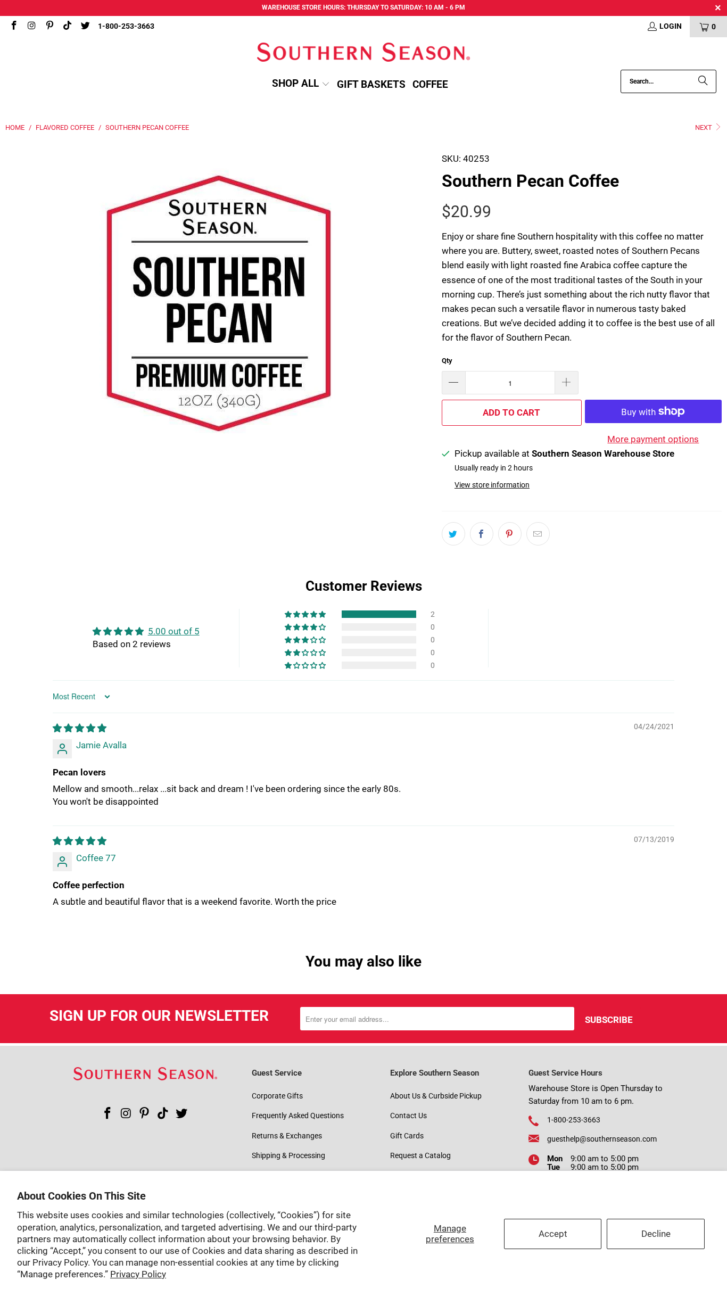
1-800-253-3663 (126, 26)
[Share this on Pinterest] (510, 534)
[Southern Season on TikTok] (67, 26)
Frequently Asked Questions (298, 1115)
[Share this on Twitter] (453, 534)
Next (704, 127)
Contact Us (408, 1115)
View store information (492, 485)
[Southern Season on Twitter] (84, 26)
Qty (447, 361)
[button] (301, 84)
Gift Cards (407, 1135)
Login (670, 26)
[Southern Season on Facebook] (13, 26)
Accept (553, 1233)
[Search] (703, 81)
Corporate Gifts (277, 1096)
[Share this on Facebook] (481, 534)
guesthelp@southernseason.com (602, 1139)
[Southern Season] (363, 53)
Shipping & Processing (288, 1155)
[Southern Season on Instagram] (31, 26)
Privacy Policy (138, 1274)
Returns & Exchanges (287, 1135)
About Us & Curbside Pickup (436, 1096)
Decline (656, 1233)
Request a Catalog (420, 1155)
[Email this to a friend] (538, 534)
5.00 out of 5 (174, 631)
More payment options (653, 439)
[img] (79, 728)
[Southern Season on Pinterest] (49, 26)
